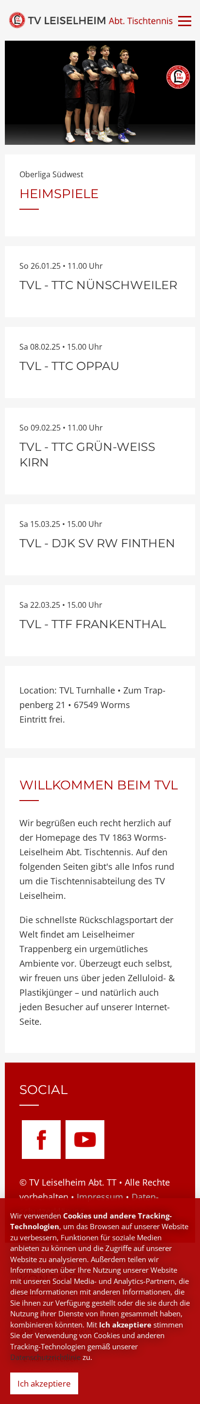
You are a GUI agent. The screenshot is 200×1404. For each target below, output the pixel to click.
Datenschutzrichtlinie (45, 1357)
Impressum (100, 1197)
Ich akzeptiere (44, 1383)
